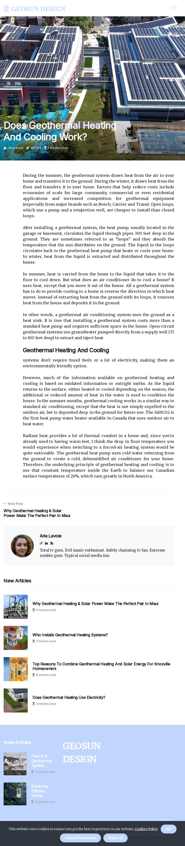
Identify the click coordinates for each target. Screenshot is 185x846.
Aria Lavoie (15, 148)
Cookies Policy (146, 829)
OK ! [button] (168, 829)
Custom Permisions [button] (80, 838)
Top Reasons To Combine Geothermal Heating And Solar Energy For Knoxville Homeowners (101, 666)
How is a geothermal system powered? (41, 761)
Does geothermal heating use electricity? (69, 697)
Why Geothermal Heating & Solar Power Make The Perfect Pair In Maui (95, 603)
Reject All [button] (115, 838)
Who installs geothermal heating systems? (70, 635)
